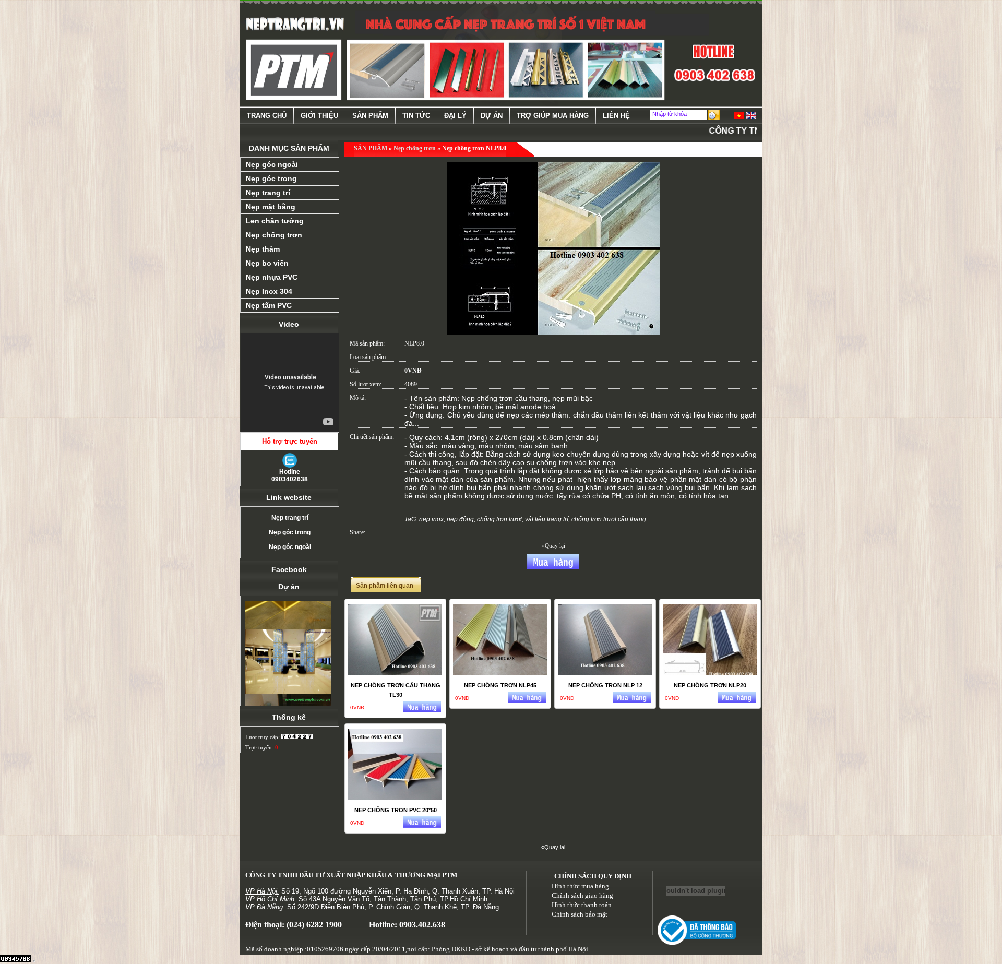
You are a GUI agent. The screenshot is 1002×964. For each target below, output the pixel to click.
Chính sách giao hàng (582, 895)
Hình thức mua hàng (580, 886)
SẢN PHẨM (370, 148)
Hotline (289, 475)
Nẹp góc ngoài (272, 164)
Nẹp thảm (263, 249)
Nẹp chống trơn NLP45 (500, 685)
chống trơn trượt (499, 519)
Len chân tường (275, 221)
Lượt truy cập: (263, 737)
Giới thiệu (319, 116)
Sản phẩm (370, 116)
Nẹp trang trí (268, 192)
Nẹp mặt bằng (270, 207)
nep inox (431, 519)
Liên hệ (616, 116)
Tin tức (416, 116)
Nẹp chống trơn (274, 235)
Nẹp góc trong (271, 178)
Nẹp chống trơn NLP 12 (605, 685)
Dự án (492, 116)
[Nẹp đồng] (288, 643)
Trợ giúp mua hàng (553, 116)
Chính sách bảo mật (579, 914)
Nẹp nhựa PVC (271, 277)
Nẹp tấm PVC (269, 305)
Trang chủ (267, 116)
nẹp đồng (460, 519)
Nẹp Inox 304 (269, 291)
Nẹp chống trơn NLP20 (710, 685)
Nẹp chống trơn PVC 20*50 (395, 810)
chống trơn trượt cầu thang (608, 519)
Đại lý (455, 116)
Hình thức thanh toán (582, 905)
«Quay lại (553, 545)
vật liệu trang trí (546, 519)
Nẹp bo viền (267, 263)
